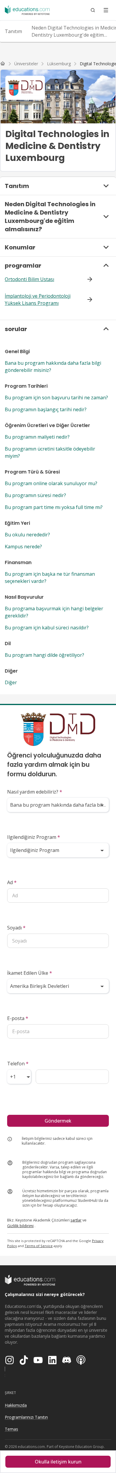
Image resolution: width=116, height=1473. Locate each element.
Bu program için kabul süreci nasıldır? (47, 627)
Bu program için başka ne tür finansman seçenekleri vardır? (50, 577)
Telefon (18, 1063)
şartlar (75, 1220)
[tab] (13, 31)
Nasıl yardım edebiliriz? (34, 792)
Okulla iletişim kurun (58, 1461)
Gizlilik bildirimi (20, 1225)
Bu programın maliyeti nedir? (37, 437)
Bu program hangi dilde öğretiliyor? (44, 655)
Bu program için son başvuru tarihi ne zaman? (56, 397)
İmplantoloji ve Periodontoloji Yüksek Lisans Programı (37, 299)
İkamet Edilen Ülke (29, 973)
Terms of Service (39, 1246)
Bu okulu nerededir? (27, 534)
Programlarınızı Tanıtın (26, 1417)
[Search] (92, 10)
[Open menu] (106, 10)
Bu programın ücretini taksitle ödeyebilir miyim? (50, 452)
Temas (11, 1429)
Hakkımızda (16, 1405)
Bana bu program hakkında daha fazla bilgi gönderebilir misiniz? (53, 366)
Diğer (11, 682)
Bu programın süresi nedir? (35, 495)
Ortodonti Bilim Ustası (29, 279)
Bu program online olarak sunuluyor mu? (51, 483)
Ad (12, 882)
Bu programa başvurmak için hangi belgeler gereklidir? (54, 612)
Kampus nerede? (23, 546)
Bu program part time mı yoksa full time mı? (54, 507)
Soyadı (16, 927)
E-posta (17, 1018)
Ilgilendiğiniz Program (33, 837)
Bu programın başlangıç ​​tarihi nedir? (46, 409)
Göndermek (58, 1120)
